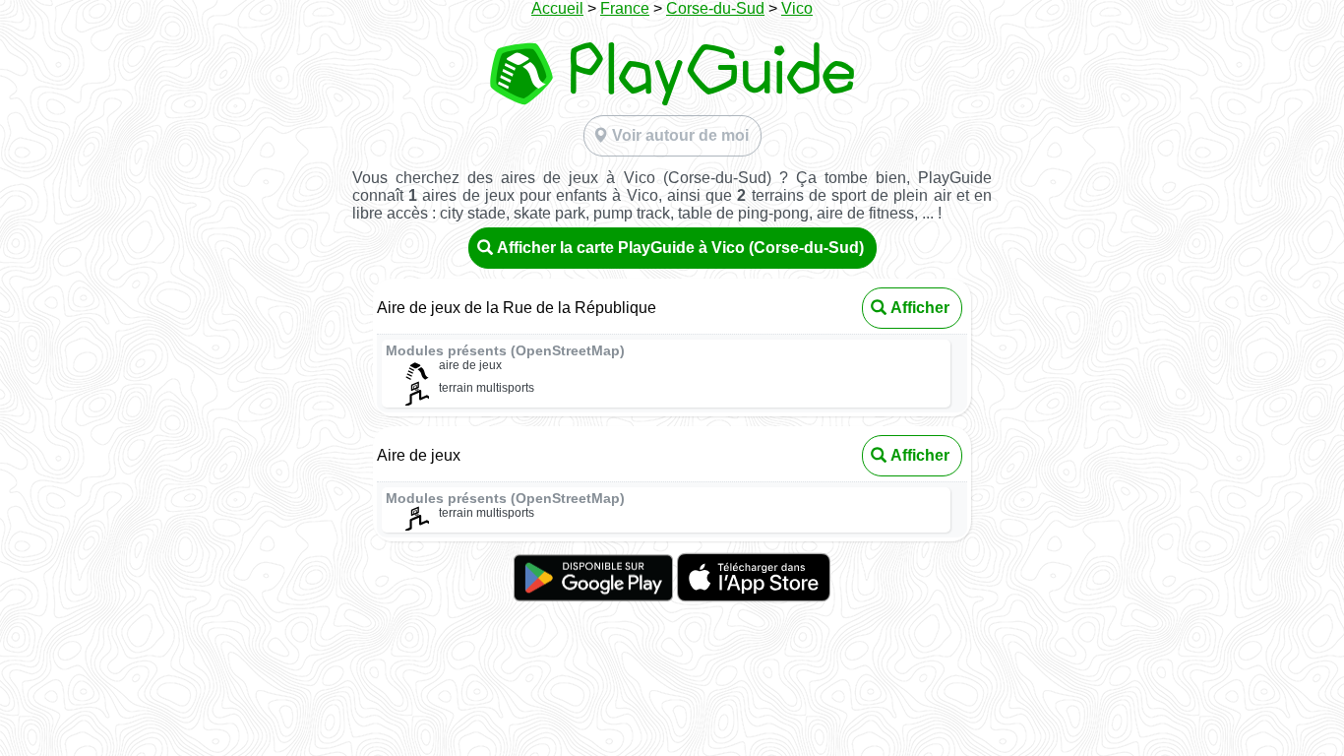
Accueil (557, 8)
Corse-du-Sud (715, 8)
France (624, 8)
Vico (797, 8)
